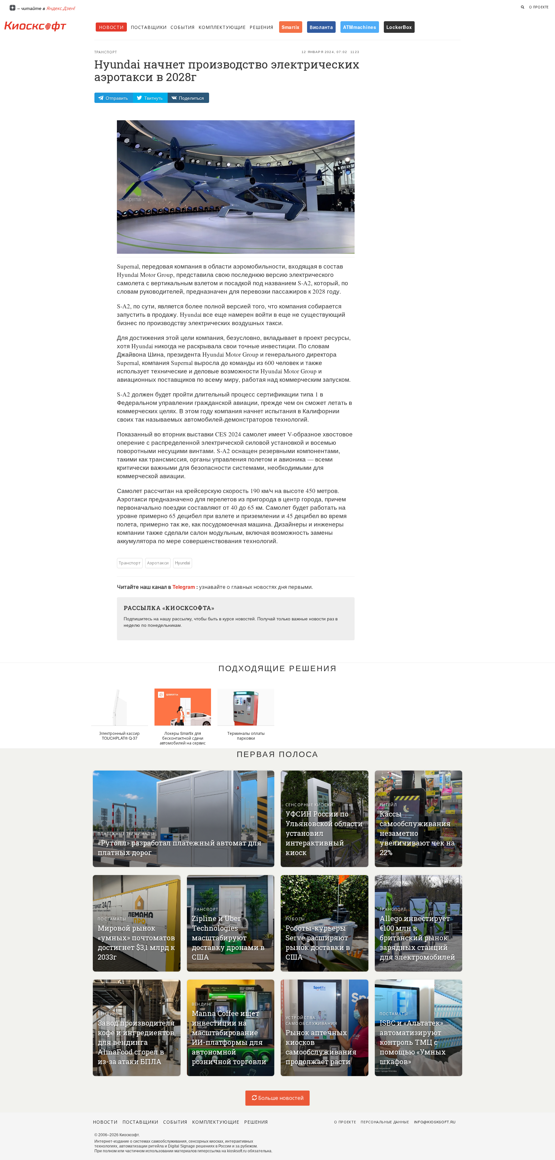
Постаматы (112, 918)
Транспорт (105, 52)
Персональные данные (385, 1121)
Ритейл (388, 804)
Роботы (295, 918)
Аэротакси (158, 563)
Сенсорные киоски (309, 804)
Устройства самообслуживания (311, 1020)
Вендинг (108, 1013)
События (183, 27)
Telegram (184, 586)
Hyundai (182, 563)
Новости (111, 27)
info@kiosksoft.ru (435, 1121)
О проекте (539, 7)
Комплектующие (222, 27)
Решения (261, 27)
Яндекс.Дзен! (60, 8)
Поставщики (149, 27)
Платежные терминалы (126, 833)
